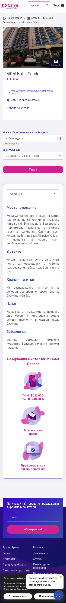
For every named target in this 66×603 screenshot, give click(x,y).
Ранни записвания (45, 573)
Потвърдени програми (41, 566)
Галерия (33, 47)
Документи (40, 553)
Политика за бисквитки (16, 589)
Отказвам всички (18, 596)
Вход (56, 5)
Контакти (9, 559)
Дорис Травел (15, 17)
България (48, 18)
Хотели (35, 17)
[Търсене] (47, 5)
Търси (33, 169)
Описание (16, 193)
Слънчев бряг (10, 22)
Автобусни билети (14, 564)
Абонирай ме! (33, 529)
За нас (7, 553)
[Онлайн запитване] (59, 595)
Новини (38, 547)
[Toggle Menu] (62, 5)
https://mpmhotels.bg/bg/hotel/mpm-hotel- (32, 92)
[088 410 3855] (33, 382)
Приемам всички (48, 596)
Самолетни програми (16, 570)
